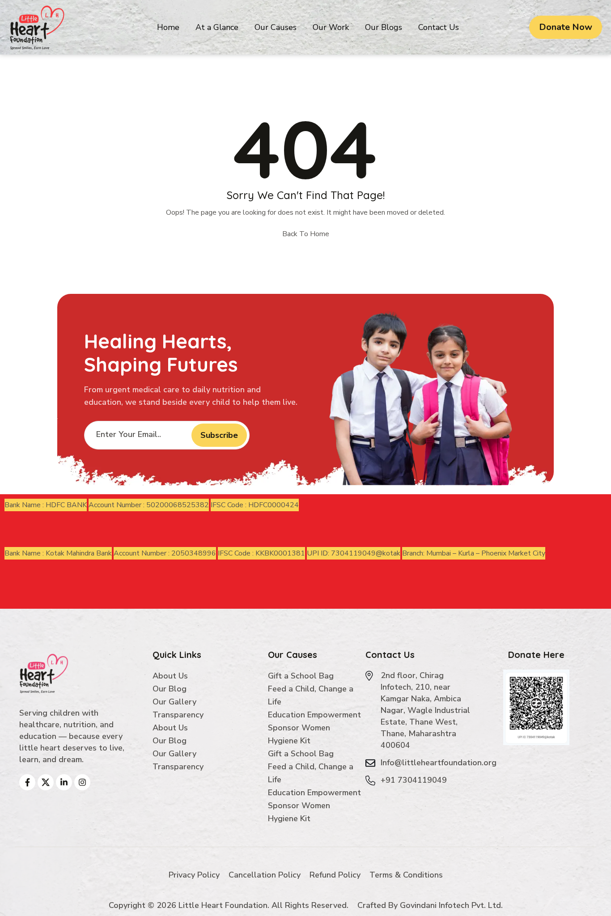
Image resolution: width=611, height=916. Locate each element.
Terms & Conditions (406, 874)
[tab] (45, 505)
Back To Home (305, 234)
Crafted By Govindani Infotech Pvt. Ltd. (430, 905)
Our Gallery (174, 701)
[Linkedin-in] (64, 782)
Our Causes (276, 27)
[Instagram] (82, 782)
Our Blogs (383, 27)
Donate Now (565, 27)
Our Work (331, 27)
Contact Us (438, 27)
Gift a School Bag (301, 675)
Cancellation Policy (265, 874)
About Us (170, 675)
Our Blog (170, 688)
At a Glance (216, 27)
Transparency (178, 714)
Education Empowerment (314, 714)
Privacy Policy (194, 874)
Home (168, 27)
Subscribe (219, 435)
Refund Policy (335, 874)
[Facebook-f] (27, 782)
